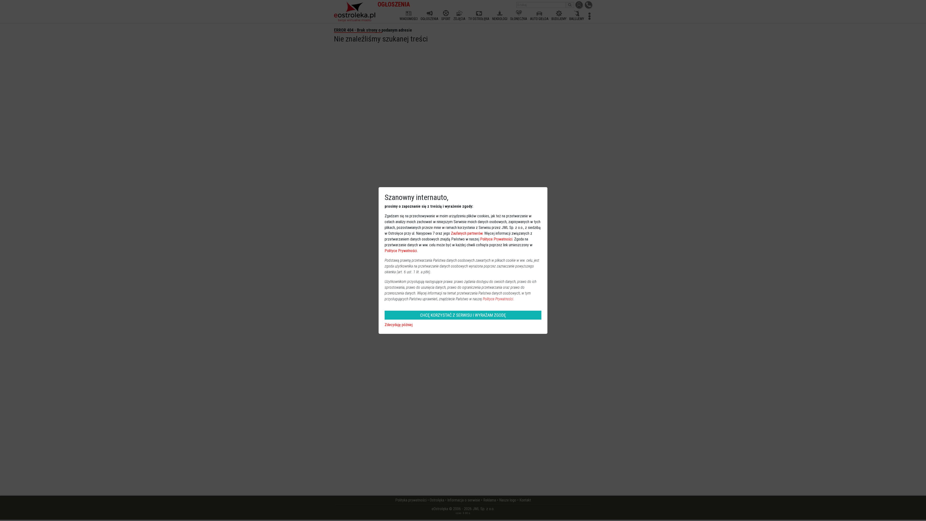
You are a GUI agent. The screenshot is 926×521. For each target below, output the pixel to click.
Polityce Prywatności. (498, 299)
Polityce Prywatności (496, 239)
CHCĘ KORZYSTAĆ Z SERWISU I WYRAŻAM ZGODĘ (463, 315)
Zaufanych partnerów (467, 233)
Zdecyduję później (399, 324)
